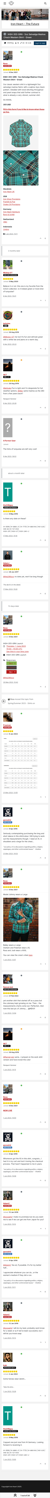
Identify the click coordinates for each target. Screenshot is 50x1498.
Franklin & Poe (9, 202)
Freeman (7, 725)
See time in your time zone (17, 651)
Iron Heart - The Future (25, 23)
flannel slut (8, 987)
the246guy (8, 505)
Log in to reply (40, 43)
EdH (5, 1365)
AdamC (6, 1203)
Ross (5, 63)
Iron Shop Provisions (11, 199)
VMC (5, 222)
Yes (11, 663)
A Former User (9, 441)
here (30, 955)
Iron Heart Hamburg (11, 212)
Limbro (6, 229)
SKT (5, 375)
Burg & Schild (8, 214)
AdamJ (6, 563)
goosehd (7, 820)
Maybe (11, 667)
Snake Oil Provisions (11, 204)
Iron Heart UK (8, 191)
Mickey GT (7, 273)
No (10, 672)
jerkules (6, 323)
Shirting (10, 43)
